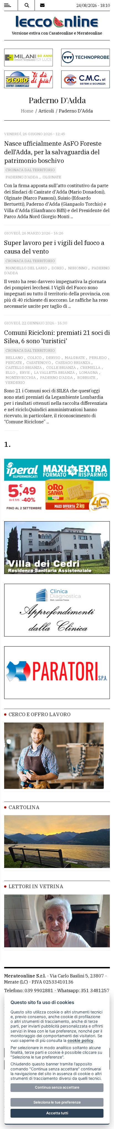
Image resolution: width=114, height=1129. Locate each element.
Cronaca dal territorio (30, 170)
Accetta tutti (57, 1113)
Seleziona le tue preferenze (57, 1102)
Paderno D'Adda (22, 177)
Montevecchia (21, 377)
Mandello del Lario (26, 268)
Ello (10, 372)
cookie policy (80, 1040)
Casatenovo (38, 362)
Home (27, 111)
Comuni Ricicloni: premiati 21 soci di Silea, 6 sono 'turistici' (57, 336)
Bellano (14, 357)
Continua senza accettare (57, 1087)
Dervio (53, 357)
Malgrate (75, 357)
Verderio (15, 382)
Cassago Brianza (72, 362)
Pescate (14, 362)
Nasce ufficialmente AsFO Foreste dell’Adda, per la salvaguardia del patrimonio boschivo (53, 152)
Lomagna (88, 372)
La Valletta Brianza (54, 372)
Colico (34, 357)
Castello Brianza (24, 367)
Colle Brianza (61, 367)
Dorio (57, 268)
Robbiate (86, 377)
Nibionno (77, 268)
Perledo (98, 357)
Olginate (52, 177)
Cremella (90, 367)
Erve (25, 372)
